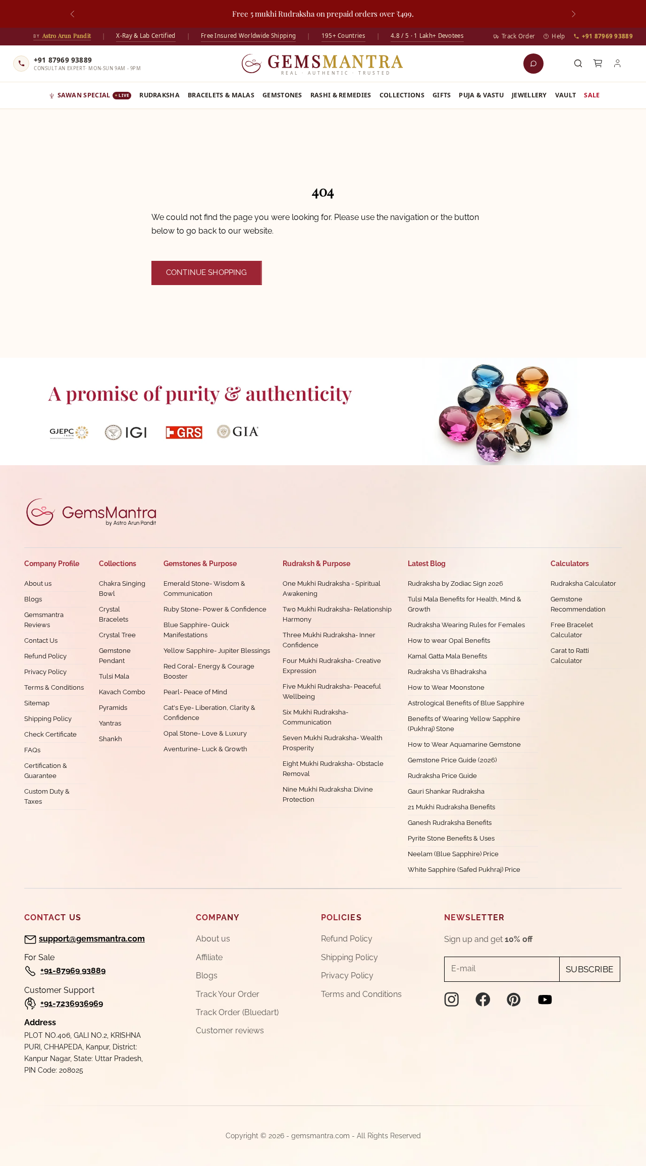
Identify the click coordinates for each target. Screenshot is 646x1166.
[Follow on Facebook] (483, 999)
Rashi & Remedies (340, 95)
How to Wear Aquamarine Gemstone (464, 744)
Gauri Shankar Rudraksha (446, 791)
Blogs (33, 599)
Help (558, 36)
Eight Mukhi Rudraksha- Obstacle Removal (333, 769)
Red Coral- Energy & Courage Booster (209, 671)
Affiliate (209, 957)
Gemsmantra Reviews (44, 620)
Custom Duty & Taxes (47, 796)
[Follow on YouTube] (545, 999)
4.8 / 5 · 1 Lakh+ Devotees (427, 35)
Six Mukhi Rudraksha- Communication (315, 717)
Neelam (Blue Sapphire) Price (453, 854)
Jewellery (529, 95)
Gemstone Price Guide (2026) (452, 760)
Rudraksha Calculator (583, 583)
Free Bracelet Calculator (572, 630)
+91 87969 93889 (607, 36)
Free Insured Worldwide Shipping (248, 35)
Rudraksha (159, 95)
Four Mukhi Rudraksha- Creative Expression (332, 666)
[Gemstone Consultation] (533, 63)
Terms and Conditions (361, 994)
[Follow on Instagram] (451, 999)
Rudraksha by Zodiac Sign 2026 (455, 583)
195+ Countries (343, 35)
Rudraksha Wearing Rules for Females (466, 625)
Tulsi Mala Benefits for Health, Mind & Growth (464, 604)
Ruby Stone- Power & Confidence (215, 609)
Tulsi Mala (114, 676)
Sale (592, 95)
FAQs (32, 750)
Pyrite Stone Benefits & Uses (451, 838)
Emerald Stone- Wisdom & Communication (204, 588)
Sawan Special (93, 95)
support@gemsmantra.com (92, 938)
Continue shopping (206, 272)
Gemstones (282, 95)
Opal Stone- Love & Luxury (205, 733)
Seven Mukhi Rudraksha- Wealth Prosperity (333, 743)
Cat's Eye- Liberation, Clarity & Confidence (209, 712)
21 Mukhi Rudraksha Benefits (451, 807)
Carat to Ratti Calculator (570, 655)
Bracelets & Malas (221, 95)
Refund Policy (45, 656)
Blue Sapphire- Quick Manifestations (196, 630)
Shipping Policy (48, 719)
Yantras (110, 723)
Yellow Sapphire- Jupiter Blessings (217, 650)
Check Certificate (50, 734)
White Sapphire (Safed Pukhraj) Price (464, 869)
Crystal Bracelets (113, 614)
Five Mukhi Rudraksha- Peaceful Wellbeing (332, 691)
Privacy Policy (45, 672)
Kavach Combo (122, 692)
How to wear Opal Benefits (449, 640)
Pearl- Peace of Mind (195, 692)
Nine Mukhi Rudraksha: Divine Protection (328, 794)
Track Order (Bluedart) (237, 1012)
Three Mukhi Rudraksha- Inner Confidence (329, 640)
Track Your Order (227, 994)
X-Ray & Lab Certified (145, 35)
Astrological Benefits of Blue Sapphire (466, 703)
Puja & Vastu (481, 95)
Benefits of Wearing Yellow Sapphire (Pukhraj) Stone (464, 724)
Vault (565, 95)
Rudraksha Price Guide (442, 776)
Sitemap (36, 703)
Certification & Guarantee (45, 771)
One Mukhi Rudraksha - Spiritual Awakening (332, 588)
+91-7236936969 (71, 1003)
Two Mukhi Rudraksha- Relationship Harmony (337, 614)
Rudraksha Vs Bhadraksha (447, 672)
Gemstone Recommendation (578, 604)
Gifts (442, 95)
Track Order (518, 36)
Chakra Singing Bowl (122, 588)
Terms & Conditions (54, 687)
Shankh (110, 739)
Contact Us (41, 640)
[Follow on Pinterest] (513, 999)
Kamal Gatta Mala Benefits (447, 656)
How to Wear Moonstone (446, 687)
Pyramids (113, 707)
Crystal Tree (117, 635)
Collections (402, 95)
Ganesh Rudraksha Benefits (450, 822)
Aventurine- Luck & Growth (205, 749)
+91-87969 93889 (72, 970)
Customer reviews (230, 1030)
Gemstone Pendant (115, 655)
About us (37, 583)
